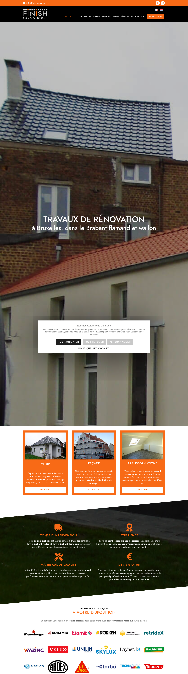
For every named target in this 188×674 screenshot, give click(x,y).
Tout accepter (68, 342)
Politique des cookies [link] (94, 349)
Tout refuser (94, 342)
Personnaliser (120, 342)
